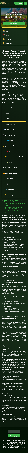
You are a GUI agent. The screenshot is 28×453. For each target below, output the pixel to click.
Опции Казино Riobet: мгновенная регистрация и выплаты (13, 207)
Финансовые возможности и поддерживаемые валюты (11, 211)
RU (26, 3)
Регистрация (19, 3)
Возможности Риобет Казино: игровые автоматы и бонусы (14, 201)
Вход (14, 431)
